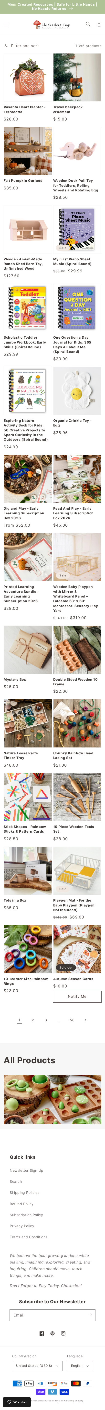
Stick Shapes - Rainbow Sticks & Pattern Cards (25, 829)
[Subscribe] (89, 1315)
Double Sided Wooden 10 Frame (75, 682)
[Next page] (85, 1020)
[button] (6, 24)
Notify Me (77, 996)
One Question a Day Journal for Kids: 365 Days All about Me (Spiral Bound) (72, 344)
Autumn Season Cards (73, 979)
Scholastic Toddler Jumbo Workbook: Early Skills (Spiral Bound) (25, 342)
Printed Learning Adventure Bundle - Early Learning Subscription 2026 (21, 594)
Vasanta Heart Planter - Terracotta (25, 109)
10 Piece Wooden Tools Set (73, 829)
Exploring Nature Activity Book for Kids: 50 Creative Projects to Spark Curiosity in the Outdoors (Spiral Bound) (26, 430)
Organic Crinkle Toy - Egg (72, 423)
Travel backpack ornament (68, 109)
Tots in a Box (15, 900)
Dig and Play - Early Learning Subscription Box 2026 (24, 513)
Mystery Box (15, 679)
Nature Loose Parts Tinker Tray (21, 755)
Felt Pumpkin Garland (23, 181)
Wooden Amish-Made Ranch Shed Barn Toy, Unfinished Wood (23, 264)
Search (16, 1181)
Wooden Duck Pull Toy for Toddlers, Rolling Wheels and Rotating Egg (75, 185)
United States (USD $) (34, 1366)
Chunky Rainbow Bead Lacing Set (73, 755)
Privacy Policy (22, 1226)
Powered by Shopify (72, 1400)
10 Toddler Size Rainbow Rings (26, 981)
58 (72, 1020)
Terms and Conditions (28, 1237)
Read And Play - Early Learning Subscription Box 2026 (73, 513)
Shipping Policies (24, 1192)
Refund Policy (22, 1204)
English (77, 1366)
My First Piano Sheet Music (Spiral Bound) (72, 261)
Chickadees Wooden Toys (45, 1400)
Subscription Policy (26, 1215)
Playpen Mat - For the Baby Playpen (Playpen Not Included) (74, 905)
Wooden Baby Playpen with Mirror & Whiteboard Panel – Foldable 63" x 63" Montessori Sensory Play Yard (75, 598)
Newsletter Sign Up (26, 1170)
